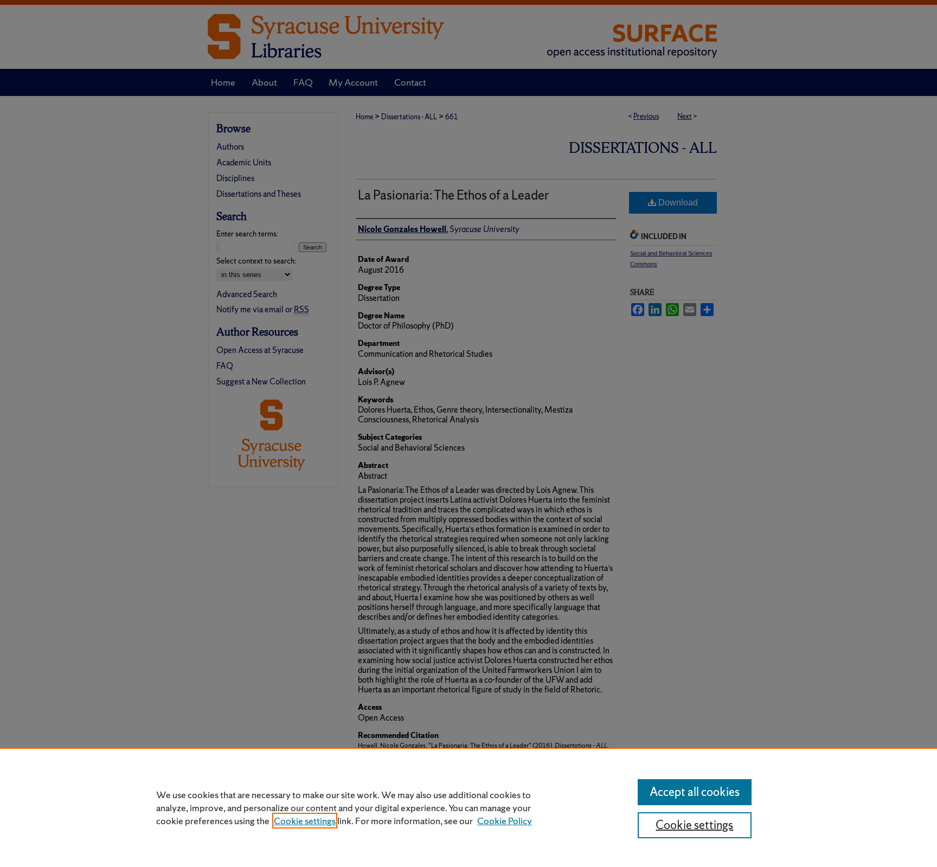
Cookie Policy (504, 820)
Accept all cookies (695, 792)
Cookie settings (305, 820)
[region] (468, 807)
